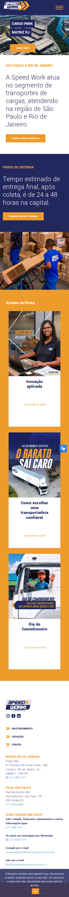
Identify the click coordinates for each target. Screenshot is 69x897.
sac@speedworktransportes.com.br (26, 864)
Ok (35, 891)
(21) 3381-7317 (17, 777)
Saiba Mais (34, 398)
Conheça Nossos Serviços (23, 216)
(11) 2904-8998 (14, 804)
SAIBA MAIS (23, 48)
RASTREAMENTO (22, 728)
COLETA (16, 744)
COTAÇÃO (18, 736)
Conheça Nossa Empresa (25, 138)
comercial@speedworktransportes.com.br (30, 852)
